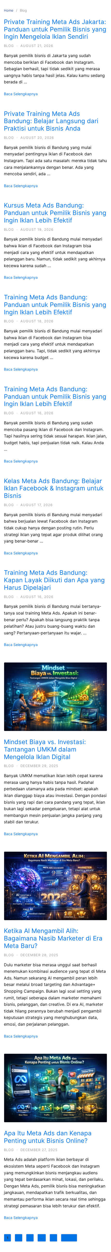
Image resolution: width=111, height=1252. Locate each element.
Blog (9, 46)
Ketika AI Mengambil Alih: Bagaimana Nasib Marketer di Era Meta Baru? (53, 938)
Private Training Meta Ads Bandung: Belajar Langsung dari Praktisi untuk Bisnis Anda (51, 121)
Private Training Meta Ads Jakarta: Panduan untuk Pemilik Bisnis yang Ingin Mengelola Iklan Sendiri (55, 29)
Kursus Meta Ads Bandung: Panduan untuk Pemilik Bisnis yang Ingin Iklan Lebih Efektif (55, 213)
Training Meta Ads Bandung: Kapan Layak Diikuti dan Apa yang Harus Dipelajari (54, 580)
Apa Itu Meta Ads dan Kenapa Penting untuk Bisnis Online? (48, 1136)
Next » (69, 1238)
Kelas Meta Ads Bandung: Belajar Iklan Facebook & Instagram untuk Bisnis (54, 488)
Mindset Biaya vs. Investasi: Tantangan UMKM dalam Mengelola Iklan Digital (45, 749)
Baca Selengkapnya (21, 94)
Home (8, 10)
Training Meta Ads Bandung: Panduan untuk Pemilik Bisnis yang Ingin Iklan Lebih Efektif (55, 304)
